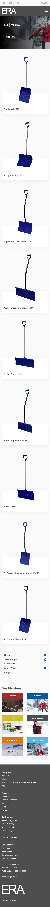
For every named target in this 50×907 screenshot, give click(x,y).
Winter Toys (10, 668)
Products (6, 793)
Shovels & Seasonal (9, 800)
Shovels (8, 655)
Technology (7, 817)
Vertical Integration (9, 820)
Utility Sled (9, 663)
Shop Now (10, 37)
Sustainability (7, 830)
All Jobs (5, 786)
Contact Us (14, 3)
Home (4, 3)
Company (6, 772)
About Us (5, 775)
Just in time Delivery (9, 827)
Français (44, 3)
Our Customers (9, 837)
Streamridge (10, 659)
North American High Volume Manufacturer (19, 782)
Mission (5, 779)
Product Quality (8, 824)
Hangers (8, 672)
